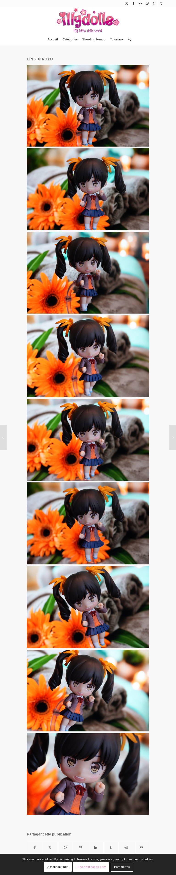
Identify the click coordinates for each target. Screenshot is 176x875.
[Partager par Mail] (141, 847)
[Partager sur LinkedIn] (95, 847)
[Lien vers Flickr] (140, 3)
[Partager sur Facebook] (34, 847)
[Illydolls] (88, 20)
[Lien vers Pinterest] (154, 3)
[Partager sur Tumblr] (111, 847)
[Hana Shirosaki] (172, 437)
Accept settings (57, 867)
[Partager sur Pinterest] (80, 847)
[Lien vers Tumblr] (161, 3)
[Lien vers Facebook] (133, 3)
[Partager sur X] (50, 847)
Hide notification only (91, 867)
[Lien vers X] (126, 3)
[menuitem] (52, 39)
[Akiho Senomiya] (3, 437)
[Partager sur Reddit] (126, 847)
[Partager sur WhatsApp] (65, 847)
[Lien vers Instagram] (147, 3)
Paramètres (122, 867)
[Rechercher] (128, 39)
